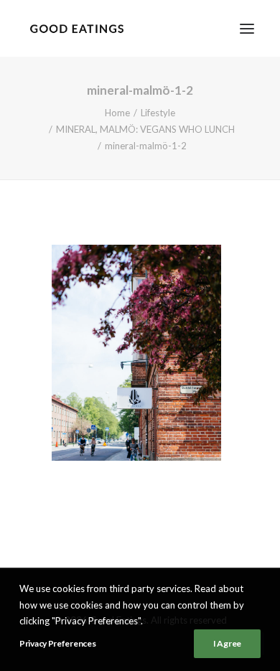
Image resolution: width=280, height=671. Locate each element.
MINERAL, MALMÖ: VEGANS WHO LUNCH (145, 129)
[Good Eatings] (76, 28)
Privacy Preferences (57, 643)
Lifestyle (158, 112)
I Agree (227, 643)
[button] (247, 28)
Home (117, 112)
